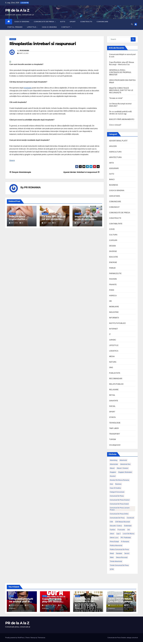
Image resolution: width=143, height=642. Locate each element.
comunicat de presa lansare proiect (119, 509)
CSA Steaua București (122, 522)
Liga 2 (118, 533)
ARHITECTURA (115, 157)
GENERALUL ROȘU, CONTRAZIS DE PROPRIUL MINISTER (120, 72)
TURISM (112, 439)
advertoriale (114, 464)
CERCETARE (114, 196)
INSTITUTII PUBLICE (117, 323)
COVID (112, 229)
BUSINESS (113, 185)
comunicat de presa (117, 496)
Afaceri (112, 468)
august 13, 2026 (50, 605)
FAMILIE (112, 268)
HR (110, 301)
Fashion (112, 529)
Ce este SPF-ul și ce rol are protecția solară (53, 219)
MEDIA (112, 356)
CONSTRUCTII (86, 22)
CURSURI (113, 240)
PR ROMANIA (24, 50)
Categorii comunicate (117, 492)
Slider (112, 557)
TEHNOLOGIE (114, 423)
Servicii (126, 553)
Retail (112, 553)
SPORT (73, 22)
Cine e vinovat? (115, 125)
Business (118, 484)
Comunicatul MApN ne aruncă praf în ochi (21, 601)
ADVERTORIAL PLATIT (118, 141)
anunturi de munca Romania (119, 480)
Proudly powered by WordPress (15, 637)
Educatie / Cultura (116, 525)
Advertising (113, 460)
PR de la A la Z (17, 10)
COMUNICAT (114, 207)
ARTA (111, 163)
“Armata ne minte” (116, 98)
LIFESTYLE (31, 27)
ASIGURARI (114, 168)
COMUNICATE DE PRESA (44, 22)
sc (22, 223)
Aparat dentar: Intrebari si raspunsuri (80, 172)
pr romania (125, 541)
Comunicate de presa (117, 518)
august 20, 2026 (17, 605)
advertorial (123, 460)
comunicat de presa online (119, 514)
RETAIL (112, 395)
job (128, 529)
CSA (111, 522)
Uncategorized (114, 445)
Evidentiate (127, 525)
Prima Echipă (114, 541)
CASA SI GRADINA (21, 22)
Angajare (113, 472)
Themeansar (41, 637)
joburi (112, 533)
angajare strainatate (125, 472)
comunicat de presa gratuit (119, 504)
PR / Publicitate (126, 537)
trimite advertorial (116, 561)
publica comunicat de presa (119, 549)
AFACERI (113, 146)
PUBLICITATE (114, 373)
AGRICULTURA (115, 152)
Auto (111, 484)
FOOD (111, 290)
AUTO (62, 22)
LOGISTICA (113, 351)
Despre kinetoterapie (21, 172)
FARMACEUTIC (115, 273)
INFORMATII (114, 318)
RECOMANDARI (115, 378)
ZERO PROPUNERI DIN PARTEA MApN (120, 600)
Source (12, 160)
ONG (111, 367)
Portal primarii (15, 27)
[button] (132, 24)
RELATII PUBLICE (116, 384)
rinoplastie (28, 88)
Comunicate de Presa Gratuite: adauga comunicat (123, 637)
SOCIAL (112, 406)
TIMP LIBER (114, 428)
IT (110, 334)
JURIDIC (112, 340)
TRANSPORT (114, 434)
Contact (65, 27)
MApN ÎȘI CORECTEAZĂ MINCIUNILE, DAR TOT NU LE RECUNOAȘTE (121, 90)
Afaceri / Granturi (122, 468)
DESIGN (112, 246)
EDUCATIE (113, 257)
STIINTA (112, 417)
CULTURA (113, 235)
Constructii (130, 518)
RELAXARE (114, 390)
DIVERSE (113, 251)
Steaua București (121, 557)
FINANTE (113, 284)
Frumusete (121, 529)
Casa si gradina (115, 488)
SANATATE (12, 39)
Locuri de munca (128, 533)
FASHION (113, 279)
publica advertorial (116, 545)
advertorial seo (125, 464)
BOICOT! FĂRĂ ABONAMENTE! (121, 119)
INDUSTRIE (114, 312)
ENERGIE (113, 262)
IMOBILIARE (114, 307)
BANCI (112, 179)
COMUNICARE (102, 22)
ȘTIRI (112, 569)
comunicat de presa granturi (119, 500)
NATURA (112, 362)
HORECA (113, 295)
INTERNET (113, 329)
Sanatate (119, 553)
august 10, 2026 (116, 605)
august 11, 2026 (83, 605)
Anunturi (112, 476)
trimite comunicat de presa (119, 565)
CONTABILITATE (115, 224)
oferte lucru (114, 537)
